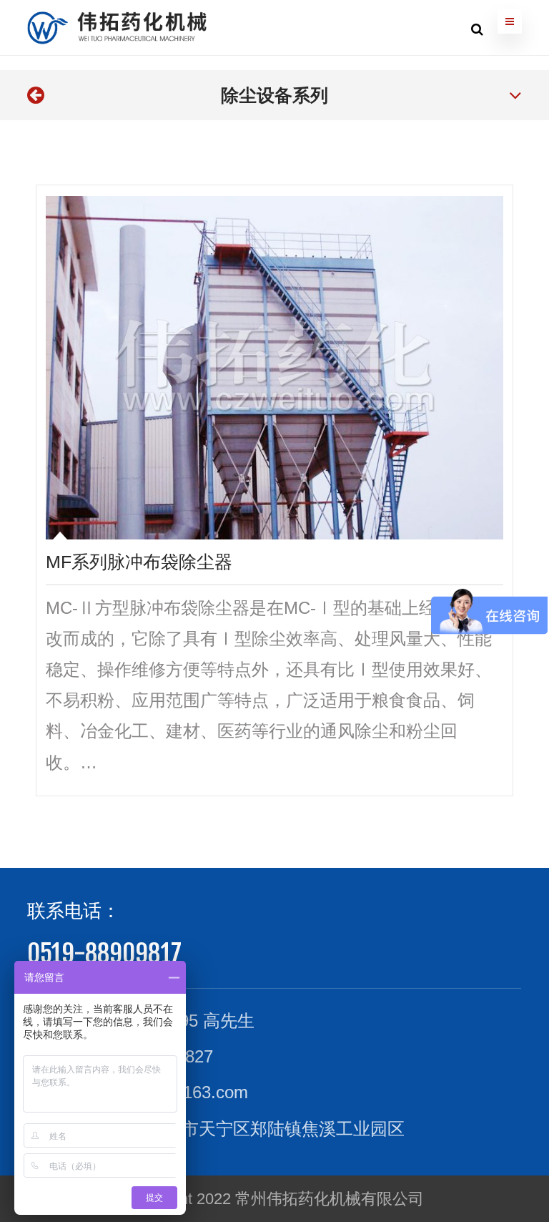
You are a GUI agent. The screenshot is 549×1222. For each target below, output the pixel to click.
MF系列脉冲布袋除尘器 (139, 562)
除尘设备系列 (274, 95)
